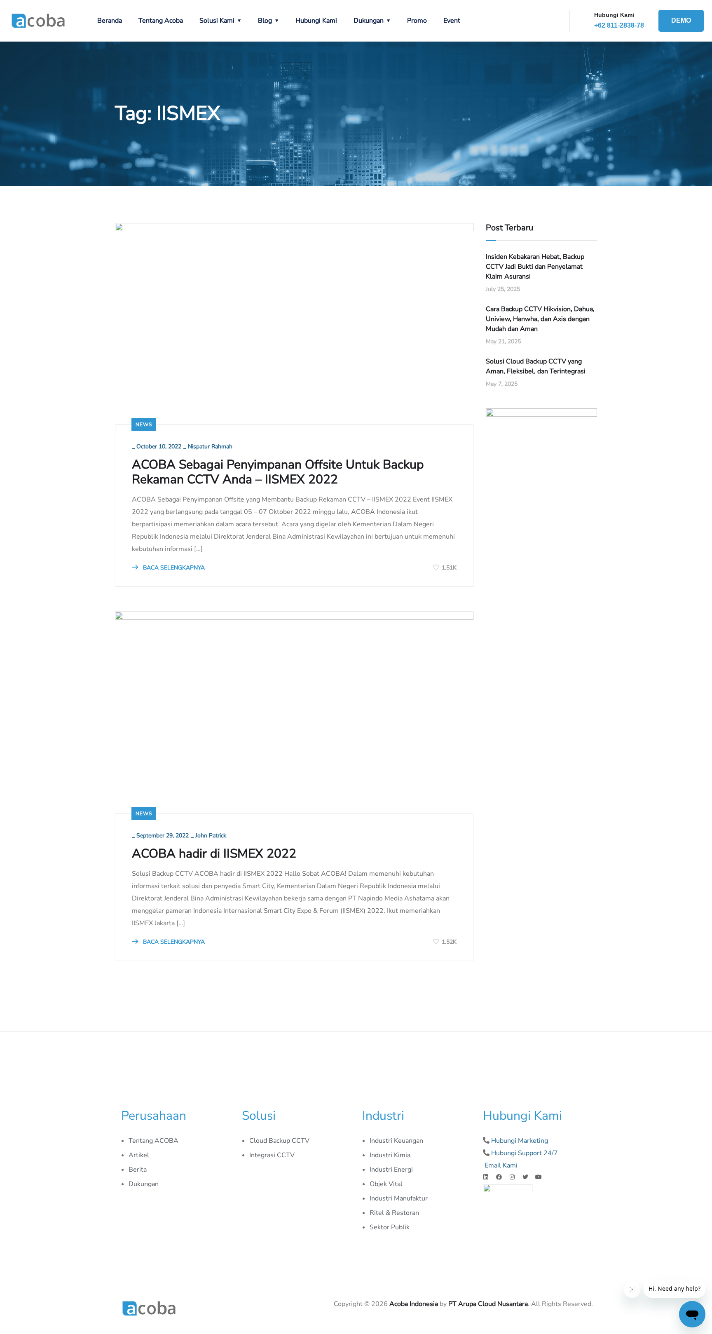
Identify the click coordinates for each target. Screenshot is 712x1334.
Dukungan (369, 20)
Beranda (109, 20)
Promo (417, 20)
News (144, 424)
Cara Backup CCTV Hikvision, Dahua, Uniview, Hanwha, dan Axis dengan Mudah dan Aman (540, 319)
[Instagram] (512, 1177)
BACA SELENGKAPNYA (173, 568)
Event (451, 20)
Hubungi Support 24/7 (524, 1153)
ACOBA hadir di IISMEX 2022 (214, 853)
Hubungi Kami (316, 20)
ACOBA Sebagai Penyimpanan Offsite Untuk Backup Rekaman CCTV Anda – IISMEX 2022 (278, 472)
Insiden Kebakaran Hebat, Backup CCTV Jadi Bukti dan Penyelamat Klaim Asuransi (535, 266)
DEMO (681, 20)
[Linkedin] (486, 1177)
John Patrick (210, 835)
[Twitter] (525, 1177)
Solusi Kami (216, 20)
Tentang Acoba (160, 20)
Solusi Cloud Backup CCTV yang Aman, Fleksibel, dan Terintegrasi (536, 366)
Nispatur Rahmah (210, 446)
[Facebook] (499, 1177)
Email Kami (501, 1165)
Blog (265, 20)
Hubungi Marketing (519, 1140)
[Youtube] (538, 1177)
